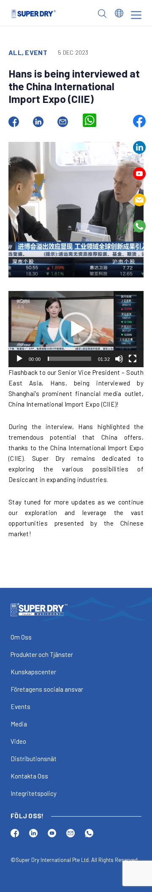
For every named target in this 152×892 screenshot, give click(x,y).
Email (139, 200)
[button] (76, 329)
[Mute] (119, 359)
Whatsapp (139, 226)
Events (20, 706)
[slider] (69, 359)
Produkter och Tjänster (42, 654)
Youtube (139, 173)
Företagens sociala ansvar (47, 689)
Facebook (139, 121)
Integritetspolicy (34, 793)
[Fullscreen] (132, 359)
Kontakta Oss (29, 776)
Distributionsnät (34, 758)
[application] (76, 329)
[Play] (19, 359)
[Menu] (136, 15)
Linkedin (139, 147)
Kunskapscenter (33, 672)
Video (18, 741)
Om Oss (21, 637)
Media (19, 724)
